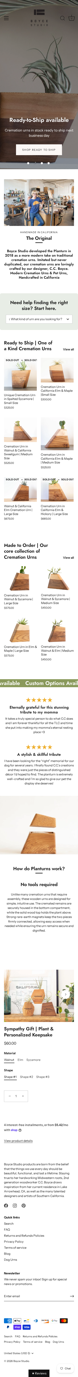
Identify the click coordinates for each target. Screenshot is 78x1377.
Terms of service (15, 1248)
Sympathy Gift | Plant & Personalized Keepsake (29, 1032)
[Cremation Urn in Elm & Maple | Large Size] (20, 630)
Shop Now (39, 944)
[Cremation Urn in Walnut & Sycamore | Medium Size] (57, 578)
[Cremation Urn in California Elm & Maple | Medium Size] (57, 433)
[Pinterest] (24, 1205)
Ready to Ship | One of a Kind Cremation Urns (28, 345)
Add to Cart (39, 1109)
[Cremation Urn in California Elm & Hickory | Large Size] (57, 489)
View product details (18, 1141)
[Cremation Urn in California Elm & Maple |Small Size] (57, 370)
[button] (28, 163)
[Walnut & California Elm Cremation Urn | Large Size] (20, 489)
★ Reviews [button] (39, 1373)
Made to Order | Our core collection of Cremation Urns (26, 551)
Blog (7, 1254)
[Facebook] (6, 1205)
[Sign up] (72, 1296)
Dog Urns (10, 1260)
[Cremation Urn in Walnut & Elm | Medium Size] (57, 630)
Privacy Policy (14, 1241)
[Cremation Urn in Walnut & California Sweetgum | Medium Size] (20, 429)
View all (68, 349)
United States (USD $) (17, 1353)
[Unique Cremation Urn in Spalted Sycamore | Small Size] (20, 374)
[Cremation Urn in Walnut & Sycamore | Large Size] (20, 578)
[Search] (62, 18)
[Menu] (6, 18)
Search (9, 1223)
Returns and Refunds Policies (24, 1235)
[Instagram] (15, 1205)
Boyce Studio (21, 1361)
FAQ (7, 1229)
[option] (39, 84)
